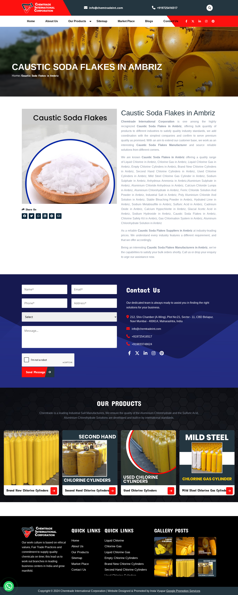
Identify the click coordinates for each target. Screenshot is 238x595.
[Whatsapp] (8, 586)
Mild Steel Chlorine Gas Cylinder (185, 490)
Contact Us (170, 21)
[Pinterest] (213, 21)
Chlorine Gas (113, 546)
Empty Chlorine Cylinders (121, 558)
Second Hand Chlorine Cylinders (67, 490)
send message (36, 372)
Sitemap (102, 21)
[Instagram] (206, 21)
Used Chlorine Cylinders (120, 490)
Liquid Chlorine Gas (117, 552)
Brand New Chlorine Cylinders (124, 564)
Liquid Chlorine (114, 540)
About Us (51, 21)
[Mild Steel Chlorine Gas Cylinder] (210, 490)
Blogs (149, 21)
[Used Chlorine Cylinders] (151, 490)
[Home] (38, 7)
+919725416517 (166, 8)
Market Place (126, 21)
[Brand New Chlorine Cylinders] (34, 490)
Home (31, 21)
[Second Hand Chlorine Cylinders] (93, 490)
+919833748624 (141, 344)
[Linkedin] (199, 21)
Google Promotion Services (183, 590)
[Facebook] (186, 21)
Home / (17, 76)
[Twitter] (192, 21)
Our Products (77, 21)
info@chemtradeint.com (105, 8)
